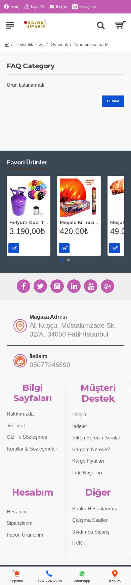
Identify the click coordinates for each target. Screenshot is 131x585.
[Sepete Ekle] (13, 248)
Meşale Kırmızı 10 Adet (79, 222)
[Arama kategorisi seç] (100, 25)
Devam (113, 101)
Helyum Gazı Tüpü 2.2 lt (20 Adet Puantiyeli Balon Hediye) (28, 222)
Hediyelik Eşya (30, 44)
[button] (62, 260)
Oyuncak (59, 44)
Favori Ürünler (27, 162)
